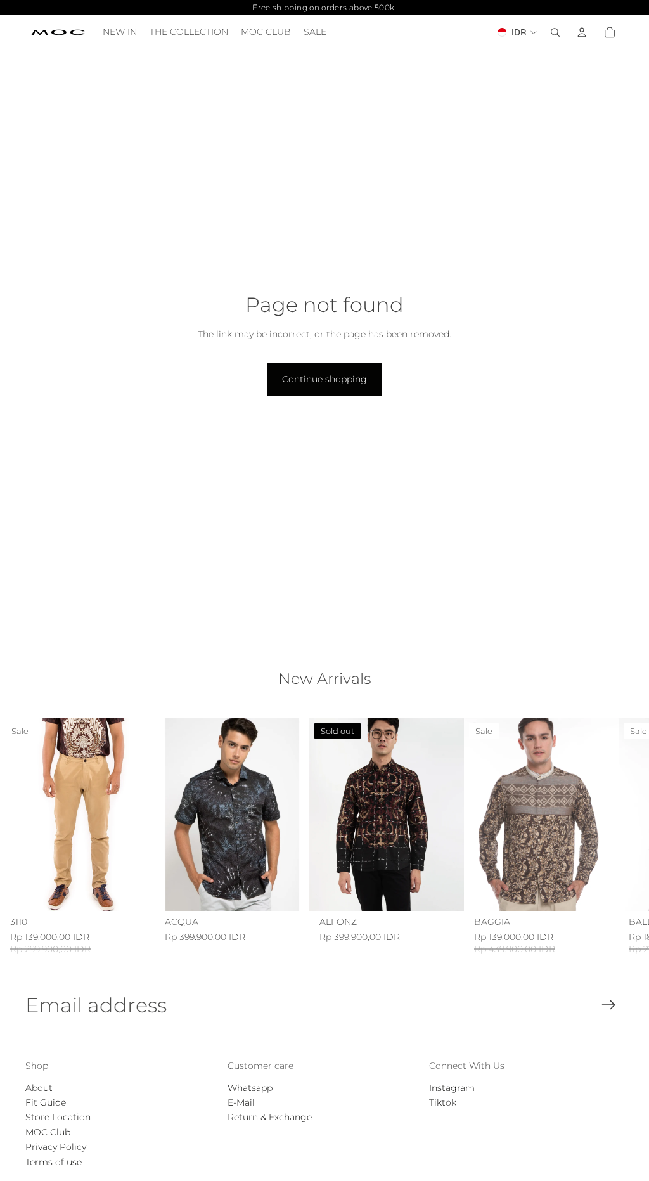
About (39, 1088)
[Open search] (555, 32)
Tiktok (442, 1102)
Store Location (58, 1117)
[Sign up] (609, 1005)
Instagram (452, 1088)
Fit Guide (45, 1102)
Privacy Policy (55, 1146)
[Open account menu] (582, 32)
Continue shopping (324, 379)
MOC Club (47, 1132)
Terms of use (53, 1162)
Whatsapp (250, 1088)
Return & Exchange (270, 1117)
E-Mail (241, 1102)
